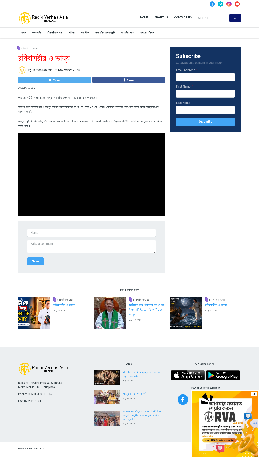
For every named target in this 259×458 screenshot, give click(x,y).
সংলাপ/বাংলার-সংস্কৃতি (105, 32)
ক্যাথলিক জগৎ (127, 32)
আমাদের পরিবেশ (147, 32)
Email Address (185, 70)
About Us (161, 17)
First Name (183, 86)
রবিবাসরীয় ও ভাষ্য (55, 32)
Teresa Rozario (42, 70)
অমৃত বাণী (36, 32)
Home (144, 17)
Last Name (183, 103)
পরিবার (72, 32)
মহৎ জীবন (85, 32)
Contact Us (183, 17)
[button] (54, 80)
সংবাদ (23, 32)
